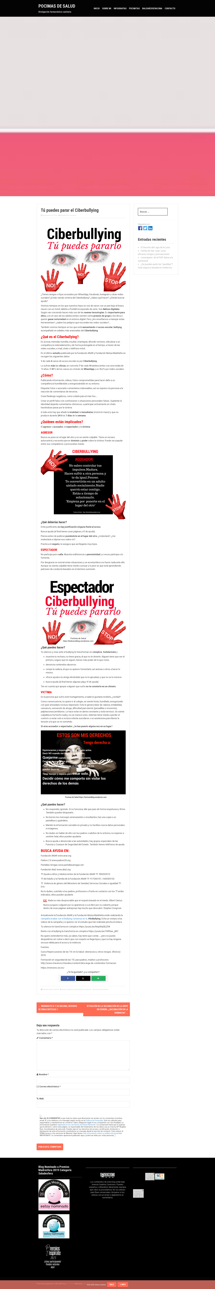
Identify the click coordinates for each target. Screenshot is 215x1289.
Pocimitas (134, 8)
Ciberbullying (78, 989)
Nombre (44, 1074)
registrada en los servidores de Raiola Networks (76, 1125)
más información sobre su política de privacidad (102, 1133)
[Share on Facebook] (68, 978)
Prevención (87, 989)
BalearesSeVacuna (152, 8)
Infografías (120, 8)
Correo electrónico (50, 1086)
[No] (212, 1284)
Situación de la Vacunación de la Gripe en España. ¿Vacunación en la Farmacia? (107, 1009)
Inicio (97, 8)
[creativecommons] (107, 1175)
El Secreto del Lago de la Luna (155, 247)
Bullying (70, 989)
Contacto (170, 8)
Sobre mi (106, 8)
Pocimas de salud (56, 6)
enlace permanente (101, 989)
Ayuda (64, 989)
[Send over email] (98, 978)
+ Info (123, 1284)
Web (41, 1098)
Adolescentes (48, 989)
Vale (112, 1284)
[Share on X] (83, 978)
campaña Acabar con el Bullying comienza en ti (64, 918)
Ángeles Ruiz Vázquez (68, 215)
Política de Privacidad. (94, 1120)
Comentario (46, 1038)
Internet (56, 989)
